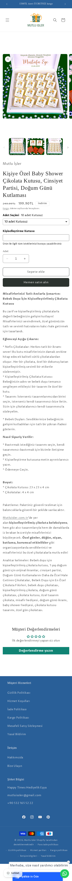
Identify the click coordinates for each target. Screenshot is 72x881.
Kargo (6, 208)
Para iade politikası (48, 844)
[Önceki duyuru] (7, 4)
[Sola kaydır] (4, 147)
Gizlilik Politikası (18, 693)
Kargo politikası (59, 850)
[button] (7, 20)
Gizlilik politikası (17, 850)
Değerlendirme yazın (36, 651)
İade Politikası (17, 709)
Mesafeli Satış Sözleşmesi (25, 726)
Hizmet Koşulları (18, 701)
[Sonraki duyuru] (65, 4)
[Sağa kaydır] (68, 147)
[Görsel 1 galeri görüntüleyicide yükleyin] (17, 146)
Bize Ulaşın (14, 766)
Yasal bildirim (48, 856)
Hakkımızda (15, 757)
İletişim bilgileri (28, 856)
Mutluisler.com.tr (15, 518)
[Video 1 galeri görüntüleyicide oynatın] (54, 146)
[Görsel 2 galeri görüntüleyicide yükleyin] (36, 146)
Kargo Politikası (18, 717)
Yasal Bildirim (16, 734)
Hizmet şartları (38, 850)
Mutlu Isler (30, 840)
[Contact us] (64, 873)
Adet (6, 251)
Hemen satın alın (36, 282)
